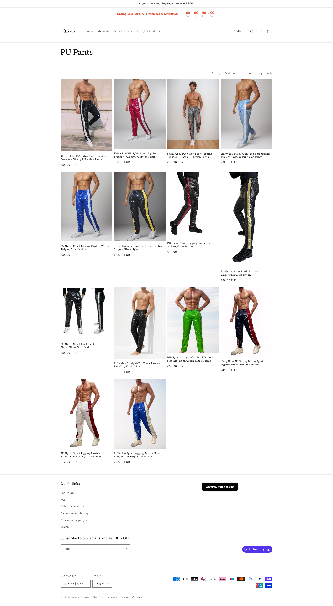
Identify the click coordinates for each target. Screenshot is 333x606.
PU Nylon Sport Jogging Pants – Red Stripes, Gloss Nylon (189, 245)
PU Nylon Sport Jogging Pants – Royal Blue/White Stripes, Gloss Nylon (138, 455)
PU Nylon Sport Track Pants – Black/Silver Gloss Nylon (79, 346)
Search (65, 527)
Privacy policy (111, 597)
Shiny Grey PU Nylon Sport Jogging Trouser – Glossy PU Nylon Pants (189, 155)
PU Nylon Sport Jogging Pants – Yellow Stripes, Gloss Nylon (138, 248)
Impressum (68, 493)
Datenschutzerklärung (74, 513)
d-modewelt (74, 597)
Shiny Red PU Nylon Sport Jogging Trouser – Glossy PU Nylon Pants (135, 155)
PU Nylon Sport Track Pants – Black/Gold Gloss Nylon (239, 273)
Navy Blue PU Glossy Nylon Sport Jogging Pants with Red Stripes (242, 363)
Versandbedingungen (74, 520)
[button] (252, 31)
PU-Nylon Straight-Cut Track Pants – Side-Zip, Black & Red (137, 365)
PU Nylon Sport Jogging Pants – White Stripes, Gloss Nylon (85, 248)
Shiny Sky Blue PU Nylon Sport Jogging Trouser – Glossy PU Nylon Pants (245, 155)
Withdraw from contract (220, 486)
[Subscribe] (125, 548)
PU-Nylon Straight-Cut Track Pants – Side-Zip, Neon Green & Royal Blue (190, 359)
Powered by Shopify (91, 597)
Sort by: (216, 73)
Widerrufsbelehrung (73, 506)
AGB (63, 499)
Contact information (132, 597)
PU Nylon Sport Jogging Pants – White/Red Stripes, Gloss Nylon (81, 455)
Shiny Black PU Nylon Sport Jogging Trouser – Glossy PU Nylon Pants (83, 158)
